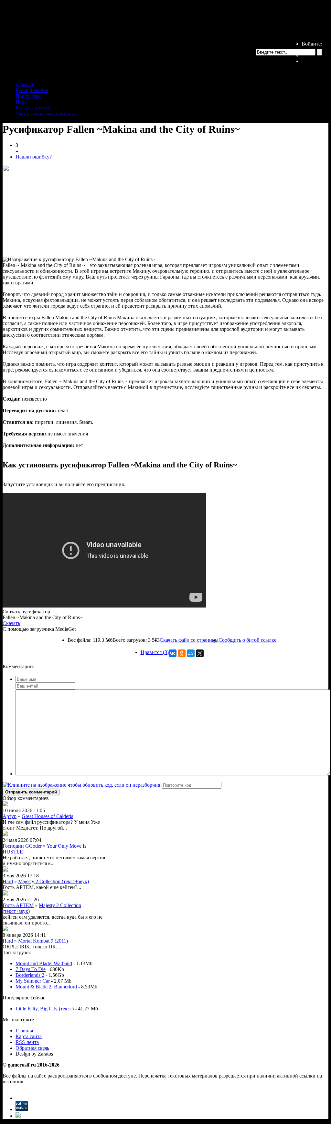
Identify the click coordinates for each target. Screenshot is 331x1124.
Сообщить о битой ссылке (247, 640)
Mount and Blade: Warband (44, 963)
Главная (24, 84)
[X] (200, 653)
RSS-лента (27, 1042)
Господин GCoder (22, 846)
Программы (29, 96)
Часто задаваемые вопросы (45, 113)
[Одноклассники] (182, 653)
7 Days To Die (31, 969)
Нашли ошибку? (34, 156)
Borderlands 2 (30, 975)
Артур (9, 816)
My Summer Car (33, 981)
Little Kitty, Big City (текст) (45, 1008)
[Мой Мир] (191, 653)
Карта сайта (29, 1036)
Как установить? (34, 107)
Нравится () (155, 652)
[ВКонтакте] (172, 653)
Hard (8, 881)
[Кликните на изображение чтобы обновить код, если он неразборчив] (81, 785)
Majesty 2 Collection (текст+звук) (53, 881)
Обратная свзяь (32, 1048)
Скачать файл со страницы (189, 640)
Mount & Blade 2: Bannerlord (46, 986)
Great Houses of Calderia (47, 816)
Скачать (11, 623)
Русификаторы (32, 90)
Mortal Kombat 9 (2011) (43, 941)
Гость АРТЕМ (18, 905)
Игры (22, 102)
